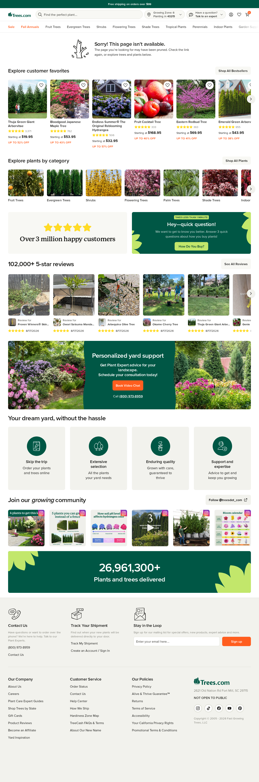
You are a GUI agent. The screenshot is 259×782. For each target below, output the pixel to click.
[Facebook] (219, 708)
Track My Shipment (84, 643)
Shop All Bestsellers (233, 71)
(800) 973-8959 (131, 396)
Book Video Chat (128, 385)
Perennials (200, 27)
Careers (13, 694)
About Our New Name (85, 730)
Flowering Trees (124, 27)
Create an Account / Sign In (90, 650)
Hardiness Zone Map (84, 715)
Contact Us (16, 654)
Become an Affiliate (22, 730)
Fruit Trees (53, 27)
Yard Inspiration (19, 737)
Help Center (78, 701)
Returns (137, 701)
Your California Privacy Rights (152, 723)
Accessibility (141, 715)
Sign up (236, 641)
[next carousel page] (251, 99)
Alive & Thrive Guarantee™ (151, 694)
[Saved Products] (239, 14)
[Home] (19, 14)
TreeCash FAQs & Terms (87, 723)
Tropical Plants (176, 27)
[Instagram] (198, 708)
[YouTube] (229, 708)
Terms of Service (143, 708)
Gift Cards (15, 715)
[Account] (231, 14)
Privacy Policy (141, 686)
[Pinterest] (240, 708)
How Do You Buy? (191, 246)
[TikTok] (208, 708)
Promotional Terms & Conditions (154, 730)
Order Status (79, 686)
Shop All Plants (237, 160)
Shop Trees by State (22, 708)
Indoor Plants (223, 27)
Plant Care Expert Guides (25, 701)
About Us (14, 686)
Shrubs (101, 27)
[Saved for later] (41, 85)
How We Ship (79, 708)
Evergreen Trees (78, 27)
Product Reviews (20, 723)
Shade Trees (150, 27)
